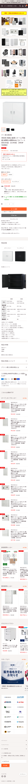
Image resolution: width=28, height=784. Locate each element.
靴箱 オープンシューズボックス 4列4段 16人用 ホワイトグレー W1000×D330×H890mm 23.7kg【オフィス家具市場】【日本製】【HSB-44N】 (19, 504)
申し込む (5, 765)
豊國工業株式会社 (4, 150)
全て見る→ (24, 659)
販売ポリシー (6, 211)
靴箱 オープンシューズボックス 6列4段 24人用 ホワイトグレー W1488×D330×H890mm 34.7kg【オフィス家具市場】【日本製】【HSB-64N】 (19, 489)
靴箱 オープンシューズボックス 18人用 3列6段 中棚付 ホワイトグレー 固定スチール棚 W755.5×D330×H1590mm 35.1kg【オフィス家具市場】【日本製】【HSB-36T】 (18, 474)
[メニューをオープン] (2, 5)
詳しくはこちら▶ (6, 159)
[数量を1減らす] (5, 204)
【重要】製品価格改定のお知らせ (11, 686)
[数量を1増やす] (13, 204)
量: (2, 203)
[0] (25, 6)
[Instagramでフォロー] (2, 776)
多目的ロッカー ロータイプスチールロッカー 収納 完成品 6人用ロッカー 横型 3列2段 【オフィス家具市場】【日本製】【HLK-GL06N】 (10, 572)
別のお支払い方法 (14, 218)
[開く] (20, 6)
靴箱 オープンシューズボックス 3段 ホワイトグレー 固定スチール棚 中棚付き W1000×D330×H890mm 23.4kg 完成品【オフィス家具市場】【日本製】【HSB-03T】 (19, 519)
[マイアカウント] (22, 6)
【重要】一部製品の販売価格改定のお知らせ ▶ (14, 13)
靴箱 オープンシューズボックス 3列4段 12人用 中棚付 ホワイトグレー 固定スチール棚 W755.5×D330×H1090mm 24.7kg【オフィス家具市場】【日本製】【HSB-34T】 (18, 441)
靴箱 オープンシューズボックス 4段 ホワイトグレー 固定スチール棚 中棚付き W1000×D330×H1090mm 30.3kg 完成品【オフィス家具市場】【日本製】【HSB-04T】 (19, 534)
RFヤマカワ (5, 643)
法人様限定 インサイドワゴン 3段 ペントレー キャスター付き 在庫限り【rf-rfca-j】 (10, 647)
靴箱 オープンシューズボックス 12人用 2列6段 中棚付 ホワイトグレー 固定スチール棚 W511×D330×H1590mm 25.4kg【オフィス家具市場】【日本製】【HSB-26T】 (19, 457)
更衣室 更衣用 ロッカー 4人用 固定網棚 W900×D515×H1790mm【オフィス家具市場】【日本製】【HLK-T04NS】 (10, 610)
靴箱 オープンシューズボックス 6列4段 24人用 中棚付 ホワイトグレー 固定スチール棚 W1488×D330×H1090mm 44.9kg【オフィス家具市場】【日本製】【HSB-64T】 (18, 408)
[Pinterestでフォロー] (5, 776)
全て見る (25, 398)
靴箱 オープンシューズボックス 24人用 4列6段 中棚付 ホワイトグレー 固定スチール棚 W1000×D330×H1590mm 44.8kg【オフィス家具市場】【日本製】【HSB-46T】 (18, 424)
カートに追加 (14, 209)
